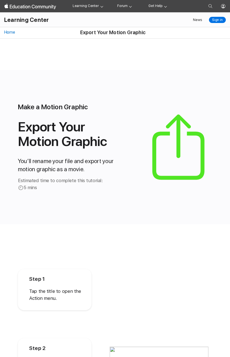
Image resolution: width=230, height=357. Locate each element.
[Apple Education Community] (30, 6)
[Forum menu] (130, 6)
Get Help (155, 6)
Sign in (217, 20)
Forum (122, 6)
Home (9, 32)
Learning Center (86, 6)
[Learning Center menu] (101, 6)
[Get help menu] (165, 6)
